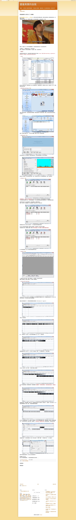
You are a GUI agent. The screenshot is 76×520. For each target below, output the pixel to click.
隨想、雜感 (22, 494)
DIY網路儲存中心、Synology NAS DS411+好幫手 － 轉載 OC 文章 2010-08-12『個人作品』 (50, 492)
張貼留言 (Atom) (24, 485)
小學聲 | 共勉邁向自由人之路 (25, 491)
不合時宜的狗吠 (28, 496)
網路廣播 (22, 497)
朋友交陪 (26, 500)
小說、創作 (29, 497)
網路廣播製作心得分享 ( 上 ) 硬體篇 (51, 503)
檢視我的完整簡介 (22, 11)
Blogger (41, 514)
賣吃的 (22, 498)
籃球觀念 (28, 499)
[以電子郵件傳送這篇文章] (29, 459)
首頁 (38, 484)
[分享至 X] (30, 459)
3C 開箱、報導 (27, 495)
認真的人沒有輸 (48, 507)
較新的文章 (21, 484)
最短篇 (23, 500)
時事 (26, 497)
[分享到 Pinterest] (32, 459)
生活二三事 (22, 496)
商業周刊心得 (25, 498)
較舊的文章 (54, 484)
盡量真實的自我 (28, 4)
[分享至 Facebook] (31, 459)
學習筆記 (24, 499)
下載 (30, 88)
